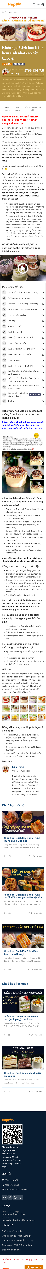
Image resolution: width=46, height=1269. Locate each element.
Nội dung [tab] (17, 108)
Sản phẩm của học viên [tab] (33, 108)
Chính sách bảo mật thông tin (16, 1236)
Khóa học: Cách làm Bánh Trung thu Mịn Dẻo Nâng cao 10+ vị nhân (23, 896)
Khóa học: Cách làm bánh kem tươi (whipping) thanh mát (21, 1018)
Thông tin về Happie (12, 1231)
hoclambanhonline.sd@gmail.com (18, 1220)
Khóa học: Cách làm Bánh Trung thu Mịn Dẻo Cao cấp (22, 839)
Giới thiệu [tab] (7, 108)
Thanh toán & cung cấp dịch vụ (17, 1240)
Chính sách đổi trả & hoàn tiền (17, 1245)
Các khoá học (12, 1185)
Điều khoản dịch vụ (11, 1249)
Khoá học (12, 12)
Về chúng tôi (11, 1180)
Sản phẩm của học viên (16, 1189)
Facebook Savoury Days (14, 1214)
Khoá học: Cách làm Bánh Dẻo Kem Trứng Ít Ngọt (21, 952)
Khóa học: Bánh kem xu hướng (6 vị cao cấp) (22, 1074)
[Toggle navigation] (3, 4)
